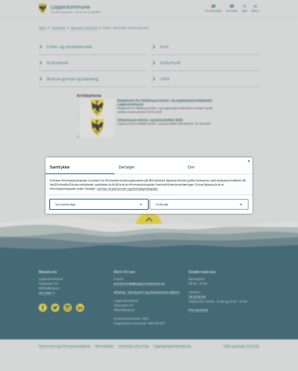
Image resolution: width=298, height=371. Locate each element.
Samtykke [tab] (60, 167)
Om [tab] (191, 167)
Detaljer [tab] (127, 167)
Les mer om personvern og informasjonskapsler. (127, 188)
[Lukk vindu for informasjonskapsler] (249, 161)
